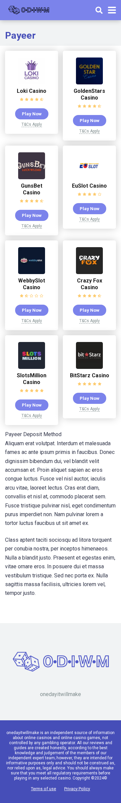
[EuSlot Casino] (89, 177)
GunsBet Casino (31, 189)
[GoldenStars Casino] (89, 82)
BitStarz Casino (89, 375)
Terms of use (43, 788)
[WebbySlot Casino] (31, 272)
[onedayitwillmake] (28, 9)
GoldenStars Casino (89, 94)
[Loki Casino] (31, 82)
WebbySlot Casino (31, 284)
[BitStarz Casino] (89, 367)
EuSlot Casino (89, 186)
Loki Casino (31, 91)
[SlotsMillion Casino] (31, 367)
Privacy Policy (77, 788)
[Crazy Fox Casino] (89, 272)
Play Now (32, 113)
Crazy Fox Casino (89, 284)
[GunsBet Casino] (31, 177)
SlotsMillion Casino (31, 378)
